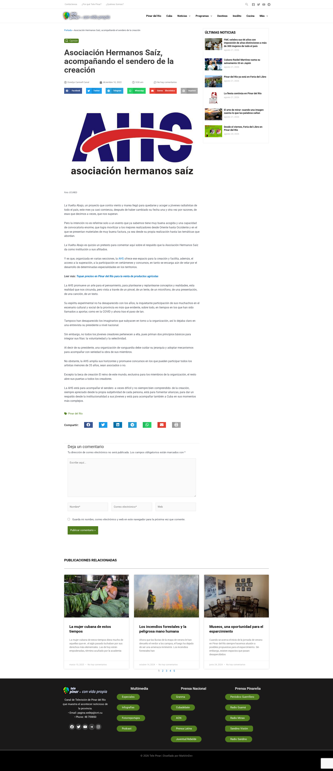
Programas (202, 15)
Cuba (169, 15)
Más (262, 15)
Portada (68, 30)
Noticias (182, 15)
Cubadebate (183, 707)
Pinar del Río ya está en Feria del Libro (245, 76)
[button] (246, 4)
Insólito (237, 15)
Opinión (74, 40)
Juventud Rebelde (186, 739)
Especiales (128, 696)
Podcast (126, 728)
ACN (178, 718)
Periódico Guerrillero (242, 696)
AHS (121, 258)
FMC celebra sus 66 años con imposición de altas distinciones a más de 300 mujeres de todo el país (245, 42)
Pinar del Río (153, 15)
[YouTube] (263, 4)
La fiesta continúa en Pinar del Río (243, 93)
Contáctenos (71, 4)
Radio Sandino (238, 739)
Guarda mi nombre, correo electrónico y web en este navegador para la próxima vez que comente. (128, 519)
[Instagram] (98, 727)
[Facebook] (253, 4)
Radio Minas (237, 718)
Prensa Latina (184, 728)
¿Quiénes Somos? (115, 4)
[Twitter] (258, 4)
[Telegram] (269, 4)
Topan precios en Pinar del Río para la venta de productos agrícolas (117, 276)
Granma (180, 696)
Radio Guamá (238, 707)
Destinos (222, 15)
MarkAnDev (186, 755)
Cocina (250, 15)
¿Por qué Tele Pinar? (91, 4)
